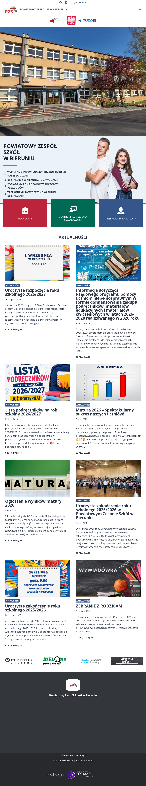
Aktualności (12, 285)
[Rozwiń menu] (140, 9)
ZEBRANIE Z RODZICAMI (100, 606)
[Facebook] (60, 2)
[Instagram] (66, 2)
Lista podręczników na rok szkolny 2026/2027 (31, 412)
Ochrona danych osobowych (73, 755)
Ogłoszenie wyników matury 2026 (33, 503)
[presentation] (37, 263)
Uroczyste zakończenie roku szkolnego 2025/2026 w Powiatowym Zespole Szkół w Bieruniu (105, 511)
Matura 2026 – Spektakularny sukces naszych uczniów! (105, 412)
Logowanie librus (79, 2)
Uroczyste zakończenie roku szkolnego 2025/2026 (32, 608)
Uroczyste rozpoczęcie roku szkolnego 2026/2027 (32, 292)
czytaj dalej (13, 329)
